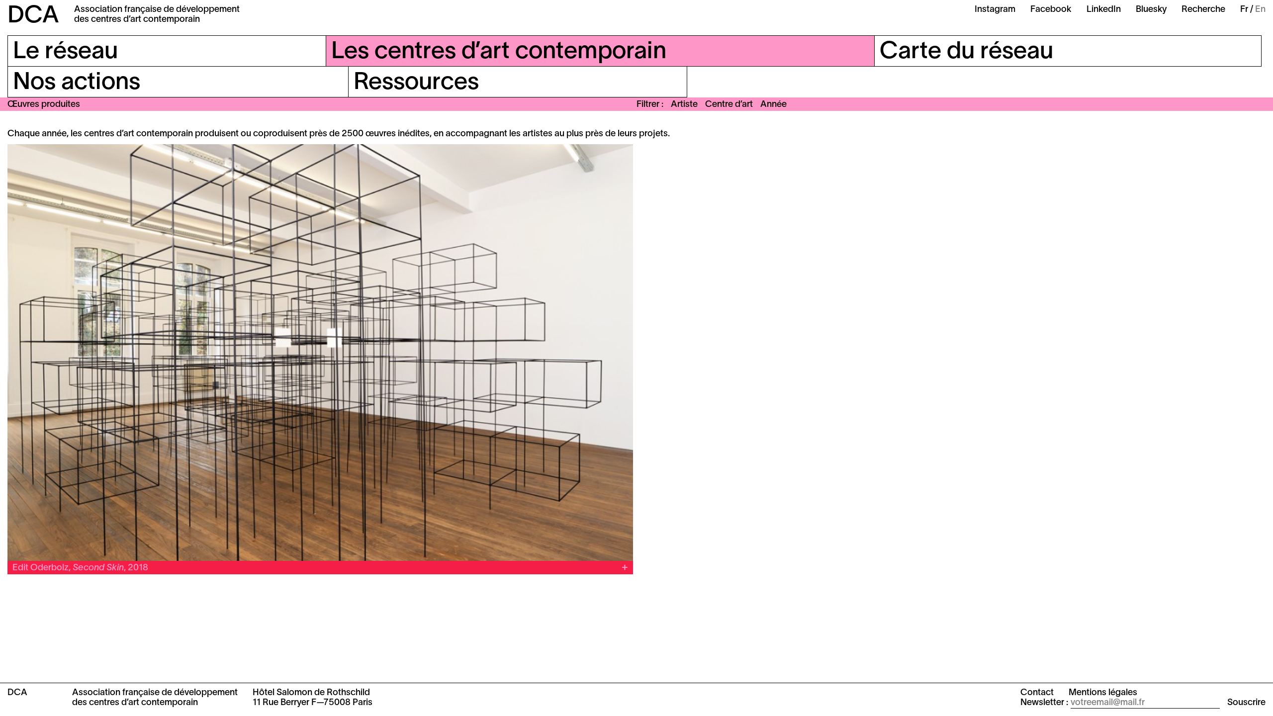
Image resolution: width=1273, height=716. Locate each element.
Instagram (995, 9)
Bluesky (1151, 9)
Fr (1244, 9)
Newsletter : (1044, 703)
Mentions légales (1103, 693)
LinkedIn (1104, 9)
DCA (33, 16)
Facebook (1051, 9)
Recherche (1203, 9)
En (1260, 9)
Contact (1037, 693)
